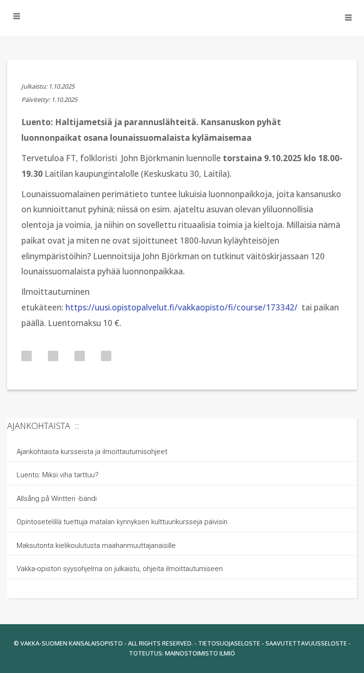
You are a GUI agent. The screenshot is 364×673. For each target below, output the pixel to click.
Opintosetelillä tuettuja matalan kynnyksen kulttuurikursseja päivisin (122, 522)
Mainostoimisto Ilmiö (200, 653)
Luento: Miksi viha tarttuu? (58, 475)
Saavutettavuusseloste (306, 643)
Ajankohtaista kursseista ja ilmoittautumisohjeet (92, 451)
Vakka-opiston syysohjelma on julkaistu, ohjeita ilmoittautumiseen (120, 568)
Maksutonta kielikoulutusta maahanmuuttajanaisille (96, 545)
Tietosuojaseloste (229, 643)
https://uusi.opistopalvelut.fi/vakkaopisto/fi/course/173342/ (181, 307)
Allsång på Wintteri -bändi (57, 498)
